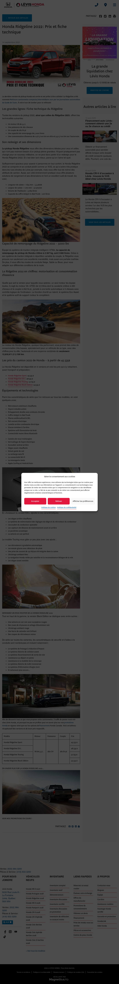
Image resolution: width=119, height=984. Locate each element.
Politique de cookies (48, 507)
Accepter (35, 501)
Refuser (58, 501)
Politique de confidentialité (66, 507)
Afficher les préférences (83, 501)
